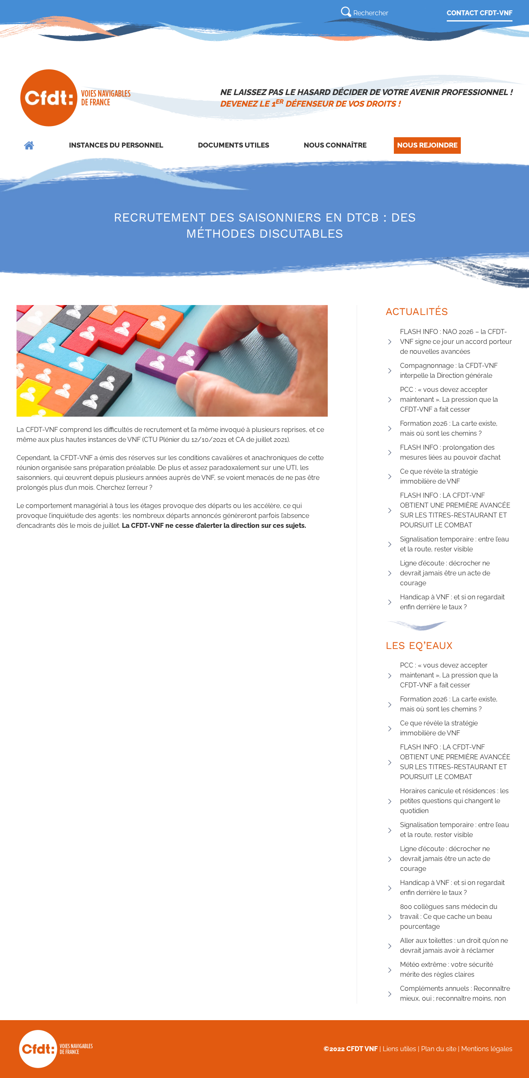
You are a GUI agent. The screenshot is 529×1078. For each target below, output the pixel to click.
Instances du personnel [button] (116, 145)
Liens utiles (399, 1049)
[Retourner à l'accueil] (76, 98)
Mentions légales (486, 1049)
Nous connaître (335, 145)
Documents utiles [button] (233, 145)
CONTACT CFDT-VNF (479, 13)
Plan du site (438, 1049)
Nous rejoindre (427, 145)
